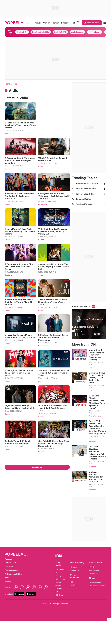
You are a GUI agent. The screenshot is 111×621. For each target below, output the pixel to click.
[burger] (104, 22)
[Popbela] (16, 22)
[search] (78, 22)
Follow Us (8, 587)
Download (9, 594)
